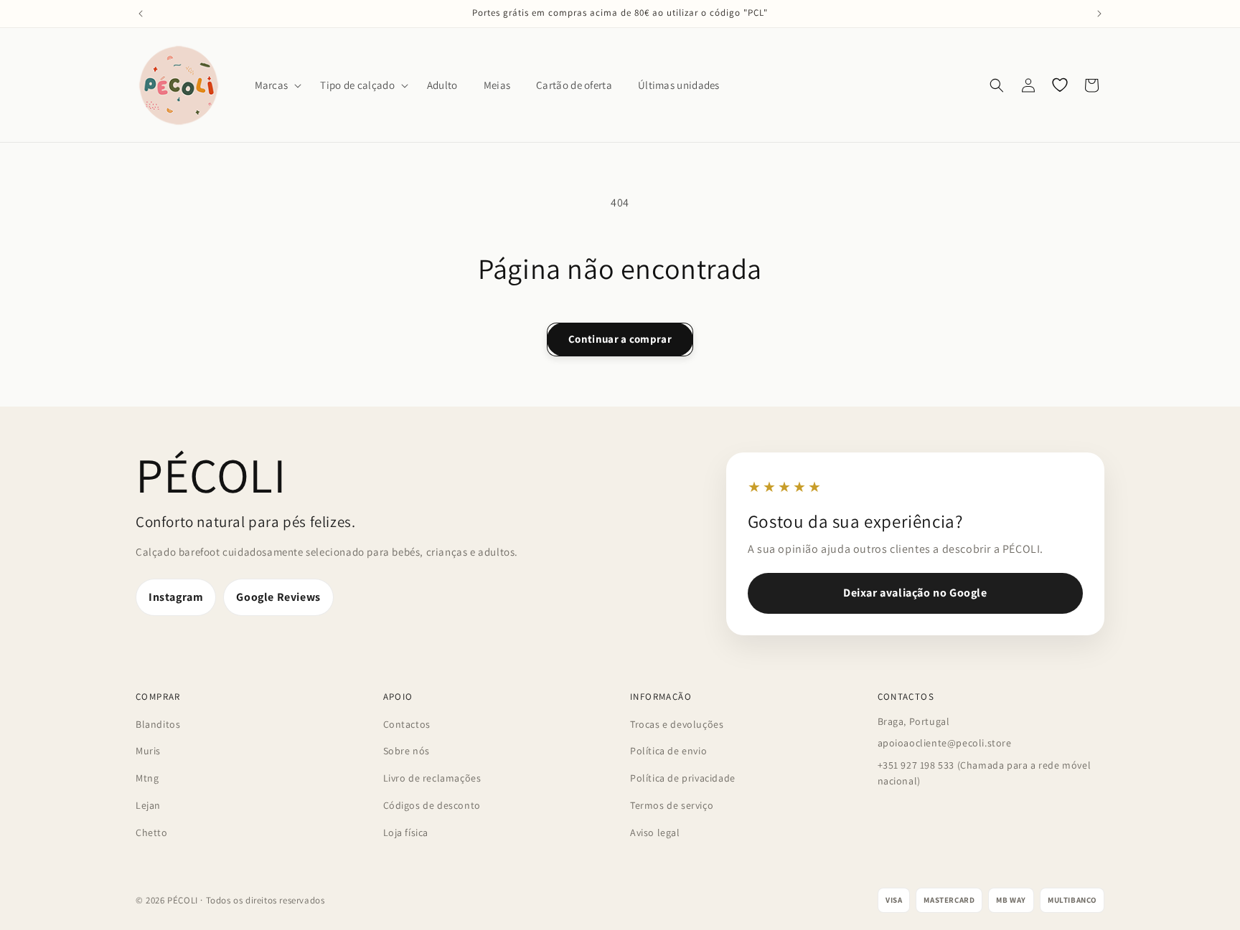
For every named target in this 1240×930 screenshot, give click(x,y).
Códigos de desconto (432, 805)
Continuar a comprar (620, 339)
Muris (148, 750)
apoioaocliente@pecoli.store (945, 742)
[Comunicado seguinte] (1099, 13)
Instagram (176, 596)
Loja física (406, 832)
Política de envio (668, 750)
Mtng (147, 778)
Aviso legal (655, 832)
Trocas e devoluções (676, 724)
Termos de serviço (671, 805)
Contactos (407, 724)
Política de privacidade (683, 778)
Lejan (148, 805)
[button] (275, 85)
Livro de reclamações (432, 778)
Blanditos (158, 724)
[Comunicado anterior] (140, 13)
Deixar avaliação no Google (915, 592)
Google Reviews (278, 596)
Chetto (152, 832)
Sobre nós (406, 750)
